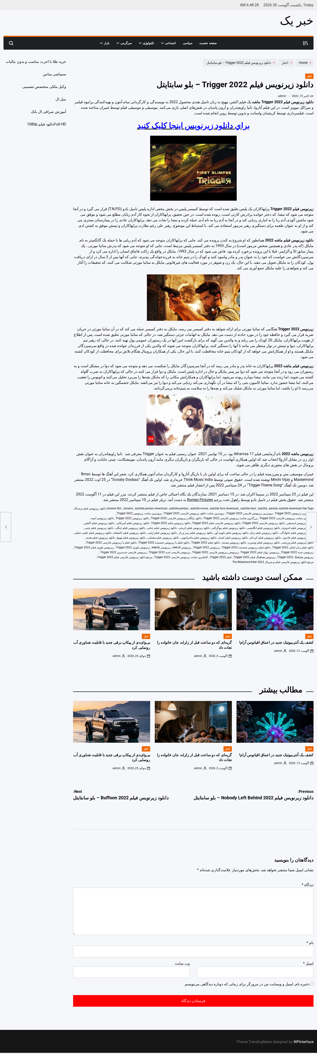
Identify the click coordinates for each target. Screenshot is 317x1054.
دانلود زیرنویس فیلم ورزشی (297, 542)
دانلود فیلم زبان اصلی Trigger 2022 (293, 547)
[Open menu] (306, 43)
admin (282, 96)
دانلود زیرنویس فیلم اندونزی (298, 528)
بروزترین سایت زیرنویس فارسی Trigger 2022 (286, 518)
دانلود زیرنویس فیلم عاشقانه (129, 532)
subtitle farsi (248, 508)
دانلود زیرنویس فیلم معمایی (163, 537)
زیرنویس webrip (161, 547)
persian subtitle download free (288, 508)
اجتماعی (170, 43)
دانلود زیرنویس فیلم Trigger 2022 (170, 523)
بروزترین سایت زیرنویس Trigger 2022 (139, 513)
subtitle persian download (151, 508)
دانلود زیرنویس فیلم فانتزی (298, 537)
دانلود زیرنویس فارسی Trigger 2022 (263, 523)
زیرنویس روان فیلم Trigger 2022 (259, 552)
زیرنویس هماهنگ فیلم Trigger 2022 (254, 557)
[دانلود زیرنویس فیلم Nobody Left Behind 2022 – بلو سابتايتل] (311, 527)
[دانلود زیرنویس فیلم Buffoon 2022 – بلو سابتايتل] (5, 527)
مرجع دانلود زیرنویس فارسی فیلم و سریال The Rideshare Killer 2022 (273, 562)
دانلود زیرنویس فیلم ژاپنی (162, 532)
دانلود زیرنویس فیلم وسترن (264, 542)
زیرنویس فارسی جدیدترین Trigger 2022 (123, 552)
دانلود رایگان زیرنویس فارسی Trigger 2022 (176, 518)
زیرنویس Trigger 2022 (206, 547)
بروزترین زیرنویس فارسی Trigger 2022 (249, 513)
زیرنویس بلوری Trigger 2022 (133, 547)
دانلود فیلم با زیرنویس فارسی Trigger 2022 (111, 542)
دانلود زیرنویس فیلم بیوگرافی (228, 528)
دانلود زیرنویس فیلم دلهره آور (231, 532)
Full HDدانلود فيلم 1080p (46, 124)
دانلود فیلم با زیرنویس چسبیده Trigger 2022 (163, 542)
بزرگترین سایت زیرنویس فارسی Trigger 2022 (230, 518)
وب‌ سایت (182, 963)
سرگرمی (126, 43)
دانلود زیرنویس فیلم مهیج (131, 537)
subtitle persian (178, 508)
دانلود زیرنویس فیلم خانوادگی (297, 532)
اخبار (309, 76)
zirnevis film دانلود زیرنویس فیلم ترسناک (98, 508)
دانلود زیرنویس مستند (234, 542)
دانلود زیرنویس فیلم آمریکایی (132, 523)
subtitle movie (199, 508)
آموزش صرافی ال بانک (48, 111)
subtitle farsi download (224, 508)
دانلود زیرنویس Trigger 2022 (132, 518)
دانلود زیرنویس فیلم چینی (98, 528)
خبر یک (297, 20)
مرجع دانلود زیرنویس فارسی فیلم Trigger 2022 (124, 557)
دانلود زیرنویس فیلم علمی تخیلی (92, 532)
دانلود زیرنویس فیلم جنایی (162, 528)
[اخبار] (285, 66)
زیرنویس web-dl (181, 547)
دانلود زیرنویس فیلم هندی (100, 537)
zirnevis (128, 508)
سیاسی (187, 43)
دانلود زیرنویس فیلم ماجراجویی (198, 537)
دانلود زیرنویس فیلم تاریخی (194, 528)
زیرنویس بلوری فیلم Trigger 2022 (94, 547)
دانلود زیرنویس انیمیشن (300, 523)
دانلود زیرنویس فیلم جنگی (130, 528)
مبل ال (60, 99)
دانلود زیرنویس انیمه (102, 518)
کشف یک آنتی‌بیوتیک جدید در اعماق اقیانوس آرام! (276, 642)
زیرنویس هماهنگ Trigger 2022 (295, 557)
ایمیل (308, 963)
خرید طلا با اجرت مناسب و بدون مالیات (36, 61)
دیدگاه (308, 885)
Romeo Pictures (200, 500)
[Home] (304, 66)
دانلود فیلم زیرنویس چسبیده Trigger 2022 (246, 547)
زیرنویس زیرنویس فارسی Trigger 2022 (215, 552)
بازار (107, 43)
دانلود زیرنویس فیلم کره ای (265, 537)
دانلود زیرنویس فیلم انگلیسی (263, 528)
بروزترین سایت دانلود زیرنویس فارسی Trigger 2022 (194, 513)
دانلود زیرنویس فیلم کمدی (233, 537)
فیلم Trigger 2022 (221, 557)
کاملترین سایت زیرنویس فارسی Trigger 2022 (181, 557)
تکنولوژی (148, 43)
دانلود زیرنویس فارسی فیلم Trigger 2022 (216, 523)
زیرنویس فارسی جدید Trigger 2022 (169, 552)
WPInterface (304, 1042)
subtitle (262, 508)
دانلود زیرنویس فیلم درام (264, 532)
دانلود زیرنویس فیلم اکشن (99, 523)
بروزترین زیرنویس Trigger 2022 (293, 513)
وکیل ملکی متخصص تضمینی (44, 86)
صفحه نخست (208, 43)
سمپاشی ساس (54, 74)
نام (310, 943)
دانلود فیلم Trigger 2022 (205, 542)
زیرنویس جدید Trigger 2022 (297, 552)
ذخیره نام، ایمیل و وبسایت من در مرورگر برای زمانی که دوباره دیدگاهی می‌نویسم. (247, 984)
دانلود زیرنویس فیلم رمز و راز (196, 532)
